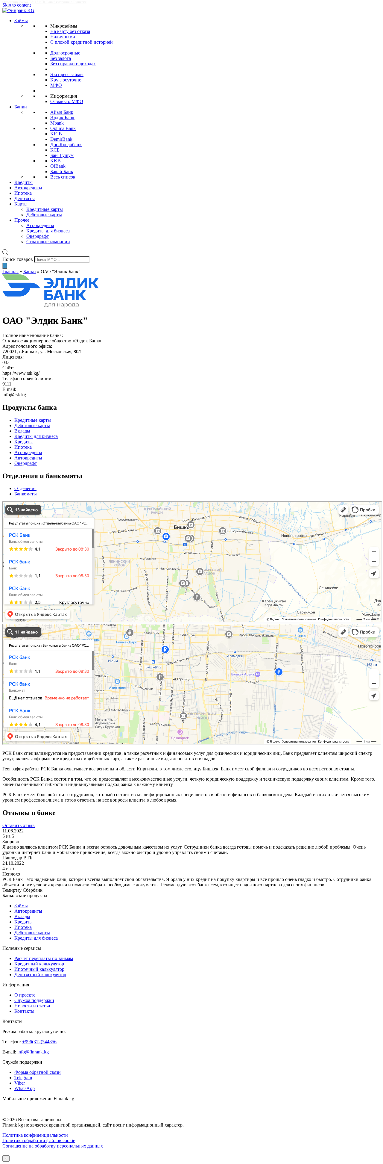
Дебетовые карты (44, 214)
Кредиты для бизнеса (48, 230)
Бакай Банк (61, 171)
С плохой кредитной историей (81, 42)
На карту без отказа (70, 31)
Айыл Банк (61, 112)
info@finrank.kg (33, 1051)
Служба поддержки (34, 1000)
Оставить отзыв (18, 825)
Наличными (62, 36)
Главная (10, 271)
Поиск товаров (17, 259)
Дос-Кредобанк (66, 144)
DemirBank (61, 139)
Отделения (25, 488)
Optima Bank (63, 128)
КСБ (55, 149)
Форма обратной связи (37, 1072)
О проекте (24, 994)
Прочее (21, 220)
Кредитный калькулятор (39, 963)
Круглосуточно (65, 79)
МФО (56, 85)
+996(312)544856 (39, 1041)
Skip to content (16, 4)
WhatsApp (24, 1088)
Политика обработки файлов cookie (38, 1140)
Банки (20, 106)
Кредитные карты (44, 209)
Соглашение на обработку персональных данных (52, 1145)
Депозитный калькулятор (40, 974)
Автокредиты (28, 187)
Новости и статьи (32, 1005)
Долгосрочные (65, 52)
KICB (56, 133)
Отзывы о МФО (66, 101)
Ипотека (23, 193)
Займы (21, 20)
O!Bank (58, 166)
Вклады (22, 916)
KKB (55, 160)
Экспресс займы (66, 74)
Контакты (24, 1011)
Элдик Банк (62, 117)
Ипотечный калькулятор (39, 969)
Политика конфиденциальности (35, 1135)
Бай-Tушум (62, 155)
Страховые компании (48, 241)
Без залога (60, 58)
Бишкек (8, 6)
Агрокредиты (40, 225)
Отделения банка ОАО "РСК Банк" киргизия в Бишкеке (44, 2)
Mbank (57, 123)
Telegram (23, 1077)
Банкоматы (25, 493)
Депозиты (24, 198)
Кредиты (23, 182)
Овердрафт (37, 236)
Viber (19, 1083)
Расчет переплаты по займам (43, 958)
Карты (21, 203)
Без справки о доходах (73, 63)
